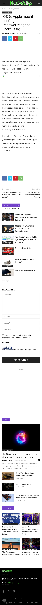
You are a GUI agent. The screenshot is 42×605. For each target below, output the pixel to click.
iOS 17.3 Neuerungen (23, 484)
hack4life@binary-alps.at (13, 583)
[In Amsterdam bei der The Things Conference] (31, 544)
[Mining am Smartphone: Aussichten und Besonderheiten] (8, 229)
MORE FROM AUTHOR (12, 208)
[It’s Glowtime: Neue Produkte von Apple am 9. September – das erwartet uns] (21, 437)
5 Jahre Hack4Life (23, 248)
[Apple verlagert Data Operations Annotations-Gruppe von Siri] (8, 498)
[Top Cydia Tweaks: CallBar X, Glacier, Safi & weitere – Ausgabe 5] (8, 240)
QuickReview (6, 274)
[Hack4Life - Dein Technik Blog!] (7, 571)
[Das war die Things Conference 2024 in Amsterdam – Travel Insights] (11, 519)
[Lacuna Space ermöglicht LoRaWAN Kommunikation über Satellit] (31, 519)
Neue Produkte (7, 450)
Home (4, 9)
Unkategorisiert (14, 9)
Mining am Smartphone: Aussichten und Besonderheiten (25, 228)
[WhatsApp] (20, 38)
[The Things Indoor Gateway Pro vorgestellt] (11, 544)
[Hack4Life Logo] (21, 3)
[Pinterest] (15, 38)
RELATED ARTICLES (11, 205)
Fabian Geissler (9, 33)
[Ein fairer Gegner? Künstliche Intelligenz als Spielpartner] (8, 217)
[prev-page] (3, 281)
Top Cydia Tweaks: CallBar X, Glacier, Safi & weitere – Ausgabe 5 (26, 240)
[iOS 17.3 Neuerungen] (8, 487)
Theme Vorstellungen (7, 242)
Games (5, 220)
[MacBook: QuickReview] (8, 272)
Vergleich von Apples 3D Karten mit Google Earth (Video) (11, 194)
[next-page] (7, 281)
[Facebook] (4, 38)
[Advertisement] (21, 52)
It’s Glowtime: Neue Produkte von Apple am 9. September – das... (20, 455)
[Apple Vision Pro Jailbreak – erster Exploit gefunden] (8, 476)
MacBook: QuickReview (25, 270)
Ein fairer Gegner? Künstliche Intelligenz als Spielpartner (26, 217)
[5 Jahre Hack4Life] (8, 251)
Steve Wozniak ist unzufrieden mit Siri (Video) (32, 194)
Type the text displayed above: (26, 350)
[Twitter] (10, 38)
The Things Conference (10, 524)
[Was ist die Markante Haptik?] (8, 262)
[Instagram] (14, 591)
